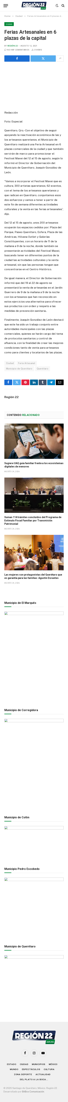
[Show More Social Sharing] (60, 58)
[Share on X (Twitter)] (43, 58)
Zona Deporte (23, 1074)
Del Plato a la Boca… (34, 1079)
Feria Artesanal (26, 363)
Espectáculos (31, 1069)
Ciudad (9, 24)
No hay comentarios (18, 50)
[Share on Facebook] (17, 58)
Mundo (14, 1069)
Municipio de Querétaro (19, 368)
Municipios (38, 1064)
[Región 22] (34, 5)
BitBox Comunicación (33, 1091)
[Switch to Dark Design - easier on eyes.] (57, 5)
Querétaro (42, 368)
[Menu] (5, 6)
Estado (11, 1064)
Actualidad (43, 1074)
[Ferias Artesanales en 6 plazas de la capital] (34, 85)
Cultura (49, 1069)
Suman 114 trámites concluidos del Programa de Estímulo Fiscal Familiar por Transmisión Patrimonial (32, 520)
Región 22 (12, 46)
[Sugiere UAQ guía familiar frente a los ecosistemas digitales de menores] (34, 441)
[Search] (63, 6)
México (53, 1064)
